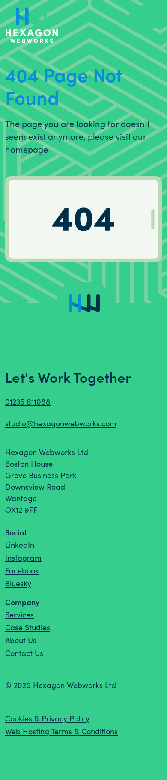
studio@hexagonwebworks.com (60, 423)
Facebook (22, 570)
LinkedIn (19, 545)
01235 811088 (28, 401)
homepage (26, 149)
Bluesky (18, 583)
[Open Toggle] (145, 18)
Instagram (23, 557)
